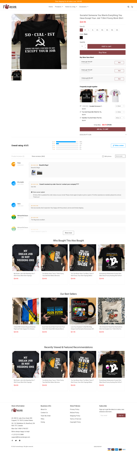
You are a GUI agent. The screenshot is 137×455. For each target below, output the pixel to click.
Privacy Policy (74, 409)
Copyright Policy (75, 422)
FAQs (42, 419)
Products (58, 7)
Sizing (43, 422)
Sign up (121, 415)
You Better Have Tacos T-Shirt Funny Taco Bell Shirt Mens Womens (53, 274)
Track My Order (46, 416)
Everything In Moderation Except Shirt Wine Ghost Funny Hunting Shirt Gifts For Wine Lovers (111, 275)
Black (85, 34)
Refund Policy (74, 412)
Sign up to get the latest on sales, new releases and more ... (111, 411)
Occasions (83, 7)
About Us (44, 409)
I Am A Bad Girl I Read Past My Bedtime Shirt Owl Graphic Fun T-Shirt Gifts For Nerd (110, 328)
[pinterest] (20, 440)
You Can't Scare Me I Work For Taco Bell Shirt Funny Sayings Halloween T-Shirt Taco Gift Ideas (92, 112)
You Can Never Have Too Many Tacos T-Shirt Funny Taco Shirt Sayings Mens (82, 274)
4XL (107, 30)
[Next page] (126, 264)
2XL (97, 30)
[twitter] (16, 440)
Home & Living (70, 7)
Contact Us (44, 412)
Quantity (82, 42)
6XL (117, 30)
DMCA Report (98, 446)
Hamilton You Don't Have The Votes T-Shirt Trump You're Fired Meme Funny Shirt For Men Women (92, 118)
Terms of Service (75, 419)
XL (92, 30)
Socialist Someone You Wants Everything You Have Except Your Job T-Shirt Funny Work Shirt (96, 106)
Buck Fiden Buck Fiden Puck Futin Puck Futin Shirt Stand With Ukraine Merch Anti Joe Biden (53, 328)
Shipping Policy (75, 416)
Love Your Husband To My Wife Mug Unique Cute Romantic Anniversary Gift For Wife (82, 328)
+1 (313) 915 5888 (17, 434)
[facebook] (12, 440)
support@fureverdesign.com (20, 437)
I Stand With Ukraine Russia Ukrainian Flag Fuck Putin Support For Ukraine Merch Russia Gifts (25, 328)
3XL (102, 30)
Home (51, 7)
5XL (112, 30)
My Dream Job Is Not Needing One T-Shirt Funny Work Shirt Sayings (24, 274)
